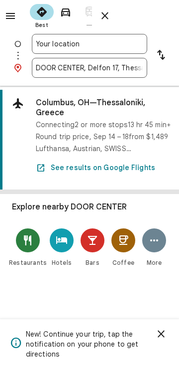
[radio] (42, 15)
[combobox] (89, 44)
